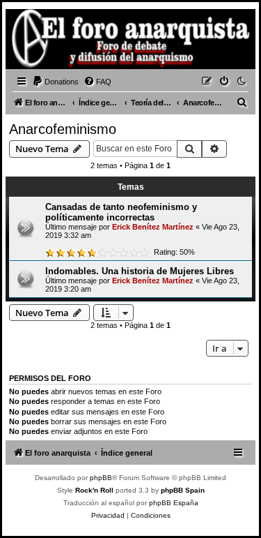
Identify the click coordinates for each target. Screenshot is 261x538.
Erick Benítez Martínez (152, 227)
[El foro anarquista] (32, 41)
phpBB (101, 477)
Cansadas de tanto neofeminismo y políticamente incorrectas (121, 212)
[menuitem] (55, 81)
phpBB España (173, 503)
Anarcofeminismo (62, 129)
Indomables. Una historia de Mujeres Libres (139, 271)
